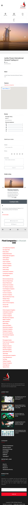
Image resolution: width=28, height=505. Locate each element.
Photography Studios (7, 340)
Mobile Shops (5, 323)
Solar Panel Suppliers (7, 349)
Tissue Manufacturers (7, 357)
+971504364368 (5, 214)
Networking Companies (8, 327)
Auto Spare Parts (6, 249)
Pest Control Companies (8, 333)
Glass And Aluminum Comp (8, 296)
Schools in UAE (6, 343)
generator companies (9, 85)
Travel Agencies (6, 365)
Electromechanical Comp (8, 278)
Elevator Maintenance (7, 282)
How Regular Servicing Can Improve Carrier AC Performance (20, 398)
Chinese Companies (7, 263)
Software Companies (7, 347)
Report (14, 224)
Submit (14, 167)
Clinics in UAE (6, 267)
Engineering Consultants (8, 284)
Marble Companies (7, 319)
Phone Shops (5, 336)
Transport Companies (7, 363)
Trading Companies (7, 361)
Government (5, 452)
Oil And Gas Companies (8, 329)
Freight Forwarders (7, 290)
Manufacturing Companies (8, 317)
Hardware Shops (6, 298)
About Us (5, 464)
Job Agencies (6, 306)
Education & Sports (7, 447)
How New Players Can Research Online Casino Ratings (20, 415)
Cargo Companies (6, 261)
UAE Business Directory (8, 469)
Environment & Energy (7, 449)
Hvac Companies (6, 300)
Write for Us (5, 467)
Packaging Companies (7, 331)
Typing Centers (6, 366)
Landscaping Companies (8, 311)
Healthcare (5, 454)
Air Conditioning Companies (9, 247)
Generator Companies (7, 294)
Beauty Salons (6, 251)
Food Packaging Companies (8, 288)
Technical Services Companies (9, 355)
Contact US (14, 220)
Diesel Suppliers (6, 275)
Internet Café (5, 304)
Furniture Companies (7, 292)
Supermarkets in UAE (7, 351)
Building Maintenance (7, 253)
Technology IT (6, 456)
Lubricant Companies (7, 315)
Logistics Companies (7, 313)
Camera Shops (6, 259)
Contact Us (5, 465)
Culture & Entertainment (8, 445)
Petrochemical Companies (8, 334)
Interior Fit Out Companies (8, 302)
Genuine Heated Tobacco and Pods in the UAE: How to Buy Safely (20, 406)
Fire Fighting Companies (8, 286)
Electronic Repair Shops (8, 280)
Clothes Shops (6, 269)
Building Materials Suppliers (8, 255)
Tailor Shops (5, 353)
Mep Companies (6, 321)
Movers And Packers (7, 325)
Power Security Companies (8, 342)
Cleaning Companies (7, 265)
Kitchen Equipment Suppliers (9, 310)
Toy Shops (5, 359)
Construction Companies (8, 271)
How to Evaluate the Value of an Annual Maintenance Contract (20, 431)
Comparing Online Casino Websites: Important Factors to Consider (20, 423)
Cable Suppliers (6, 257)
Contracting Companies (8, 273)
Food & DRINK (6, 451)
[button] (2, 5)
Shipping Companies (7, 345)
